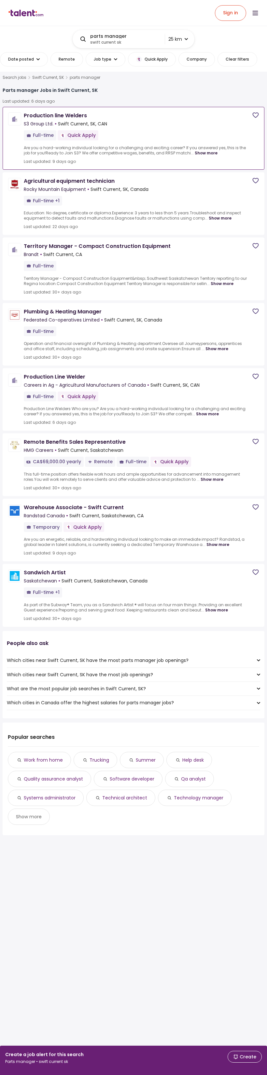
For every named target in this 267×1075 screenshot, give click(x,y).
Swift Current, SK (48, 77)
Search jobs (14, 77)
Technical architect (124, 798)
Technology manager (198, 798)
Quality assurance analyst (53, 779)
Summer (146, 760)
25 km (175, 39)
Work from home (43, 760)
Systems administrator (50, 798)
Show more (206, 153)
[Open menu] (255, 13)
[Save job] (255, 115)
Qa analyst (193, 779)
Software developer (132, 779)
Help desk (193, 760)
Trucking (99, 760)
